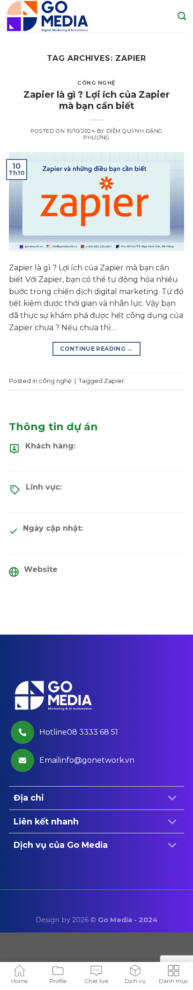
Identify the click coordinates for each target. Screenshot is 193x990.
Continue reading (96, 348)
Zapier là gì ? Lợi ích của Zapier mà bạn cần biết (96, 100)
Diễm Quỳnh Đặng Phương (123, 134)
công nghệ (96, 82)
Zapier (114, 380)
